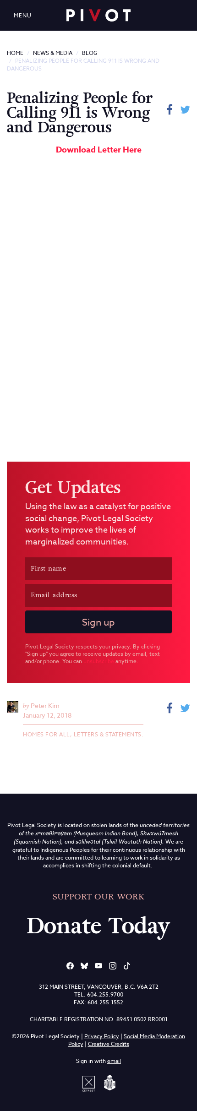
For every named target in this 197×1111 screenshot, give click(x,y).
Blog (90, 53)
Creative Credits (108, 1044)
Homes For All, (48, 734)
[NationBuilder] (108, 1082)
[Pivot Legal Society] (98, 15)
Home (15, 53)
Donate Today (98, 926)
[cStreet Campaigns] (90, 1082)
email (114, 1061)
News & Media (52, 53)
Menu (23, 15)
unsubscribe (98, 661)
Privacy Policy (101, 1036)
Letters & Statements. (109, 734)
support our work (98, 897)
